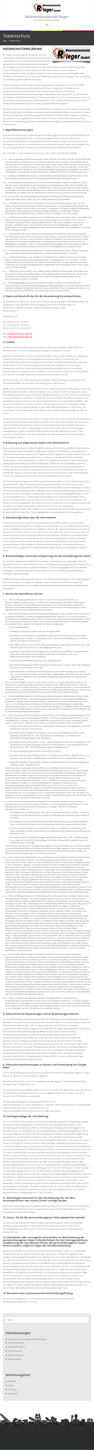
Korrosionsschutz (15, 1359)
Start (5, 40)
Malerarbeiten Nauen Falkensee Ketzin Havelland (27, 1339)
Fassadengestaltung (16, 1342)
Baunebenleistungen (16, 1355)
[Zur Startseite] (47, 8)
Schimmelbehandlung (16, 1347)
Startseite (12, 1381)
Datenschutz (13, 1393)
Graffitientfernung (15, 1351)
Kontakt (11, 1385)
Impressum (12, 1389)
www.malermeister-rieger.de (19, 336)
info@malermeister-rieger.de (19, 333)
